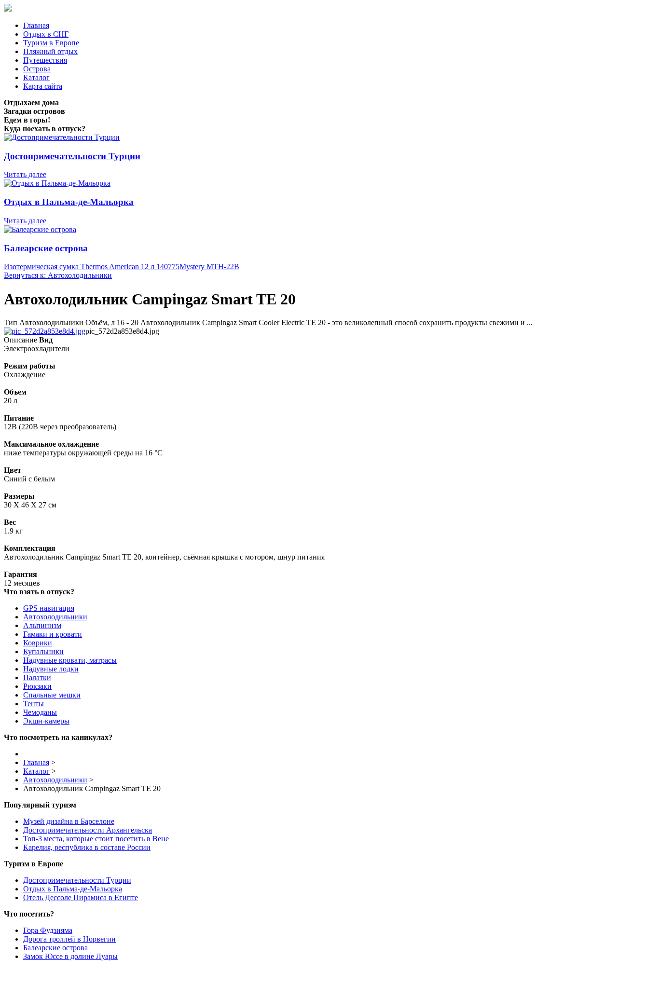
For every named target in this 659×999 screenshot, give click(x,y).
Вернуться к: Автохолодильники (58, 275)
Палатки (37, 677)
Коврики (37, 643)
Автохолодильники (55, 617)
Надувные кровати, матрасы (70, 660)
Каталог (36, 77)
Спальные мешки (52, 695)
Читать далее (25, 174)
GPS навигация (48, 608)
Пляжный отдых (50, 51)
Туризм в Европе (51, 43)
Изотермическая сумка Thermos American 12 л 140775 (91, 266)
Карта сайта (42, 86)
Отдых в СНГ (46, 34)
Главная (36, 25)
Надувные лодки (51, 669)
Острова (37, 69)
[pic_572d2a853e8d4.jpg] (44, 331)
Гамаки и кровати (52, 634)
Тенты (33, 703)
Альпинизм (42, 625)
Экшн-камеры (46, 721)
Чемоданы (40, 712)
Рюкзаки (37, 686)
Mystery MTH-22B (209, 266)
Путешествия (45, 60)
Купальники (43, 651)
